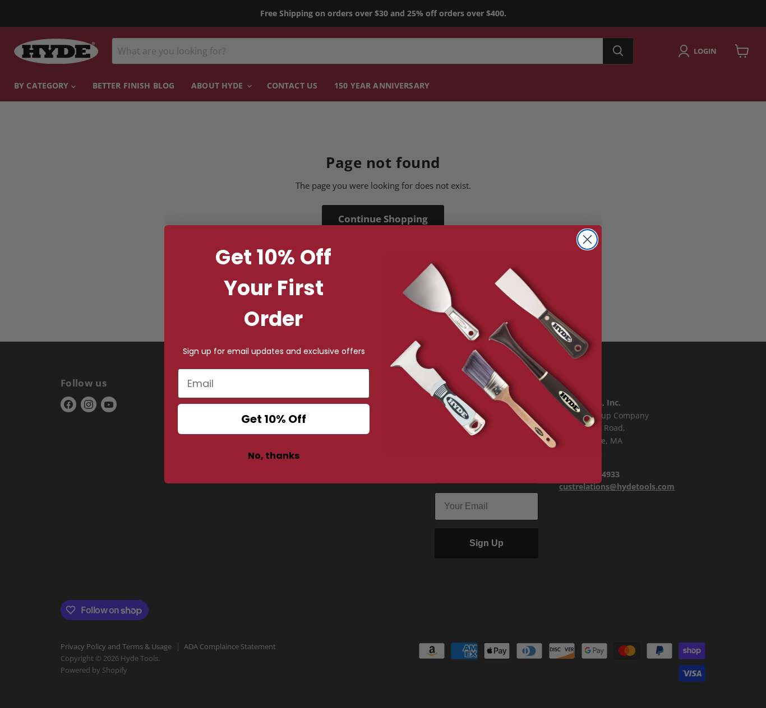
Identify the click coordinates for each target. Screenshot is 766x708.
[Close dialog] (587, 239)
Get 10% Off (273, 419)
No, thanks (273, 455)
